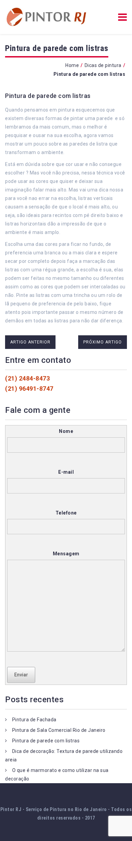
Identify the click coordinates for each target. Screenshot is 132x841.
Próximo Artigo (102, 342)
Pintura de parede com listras (48, 95)
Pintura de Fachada (34, 719)
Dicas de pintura (103, 65)
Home (72, 65)
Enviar (21, 674)
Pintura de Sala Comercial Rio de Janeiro (59, 730)
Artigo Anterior (30, 342)
